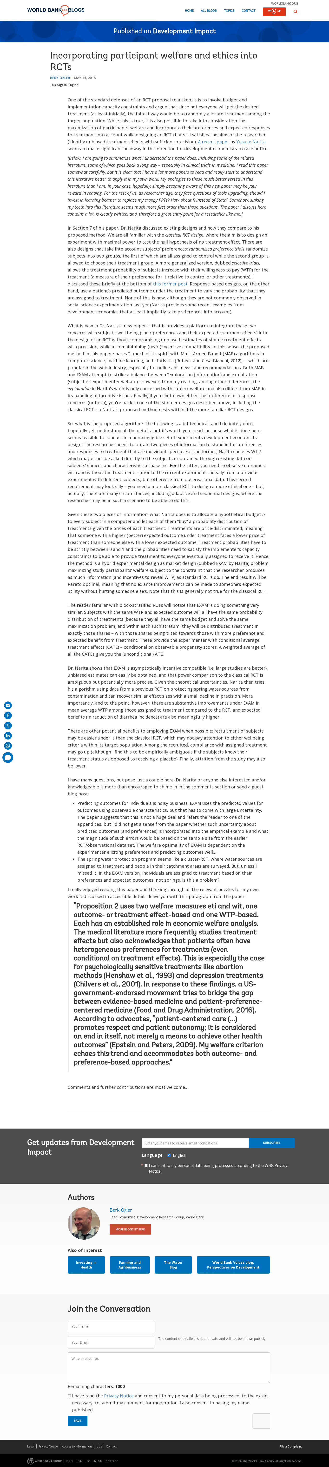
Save (77, 1420)
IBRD (69, 1461)
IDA (79, 1461)
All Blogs (209, 10)
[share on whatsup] (8, 746)
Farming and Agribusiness (129, 1264)
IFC (88, 1461)
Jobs (99, 1446)
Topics (229, 10)
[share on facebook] (8, 715)
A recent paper (213, 142)
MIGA (98, 1461)
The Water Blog (173, 1264)
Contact (249, 10)
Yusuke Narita (251, 142)
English (73, 85)
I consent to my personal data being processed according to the (218, 1168)
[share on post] (8, 725)
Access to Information (77, 1446)
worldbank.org (284, 3)
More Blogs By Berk (130, 1229)
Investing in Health (86, 1264)
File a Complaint (291, 1446)
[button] (295, 11)
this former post (170, 284)
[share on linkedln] (8, 736)
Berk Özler (60, 77)
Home (189, 10)
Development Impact (184, 31)
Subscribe (271, 1142)
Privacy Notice (119, 1396)
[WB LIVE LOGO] (274, 12)
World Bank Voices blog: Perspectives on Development (233, 1264)
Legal (30, 1446)
